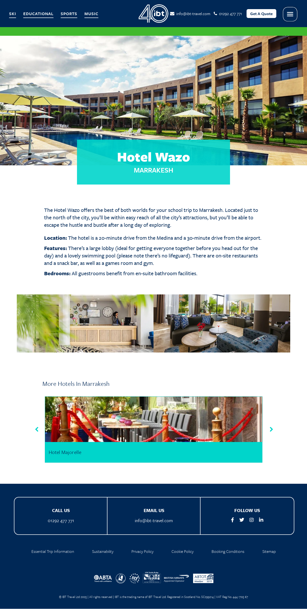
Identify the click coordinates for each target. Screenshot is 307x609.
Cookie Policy (182, 551)
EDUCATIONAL (38, 14)
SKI (12, 14)
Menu (290, 14)
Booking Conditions (228, 551)
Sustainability (102, 551)
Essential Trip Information (52, 551)
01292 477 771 (61, 520)
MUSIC (91, 14)
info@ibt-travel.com (192, 14)
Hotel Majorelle (65, 452)
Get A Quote (261, 14)
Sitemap (269, 551)
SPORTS (69, 14)
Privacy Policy (142, 551)
